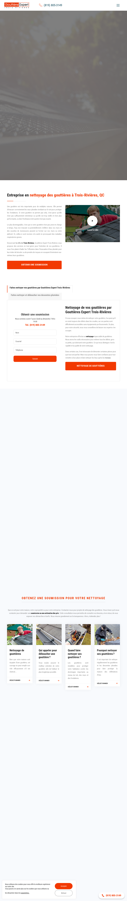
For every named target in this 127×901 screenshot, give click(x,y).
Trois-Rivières (28, 243)
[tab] (40, 289)
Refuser (63, 893)
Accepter (64, 886)
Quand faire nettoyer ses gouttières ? (75, 654)
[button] (112, 895)
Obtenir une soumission (63, 113)
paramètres (25, 893)
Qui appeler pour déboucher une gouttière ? (48, 654)
